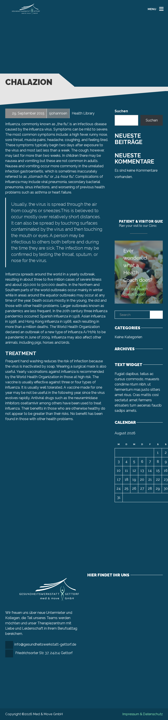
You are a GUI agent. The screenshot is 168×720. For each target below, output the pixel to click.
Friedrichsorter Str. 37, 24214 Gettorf (44, 653)
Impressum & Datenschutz (142, 714)
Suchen (121, 111)
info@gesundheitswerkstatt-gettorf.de (45, 644)
